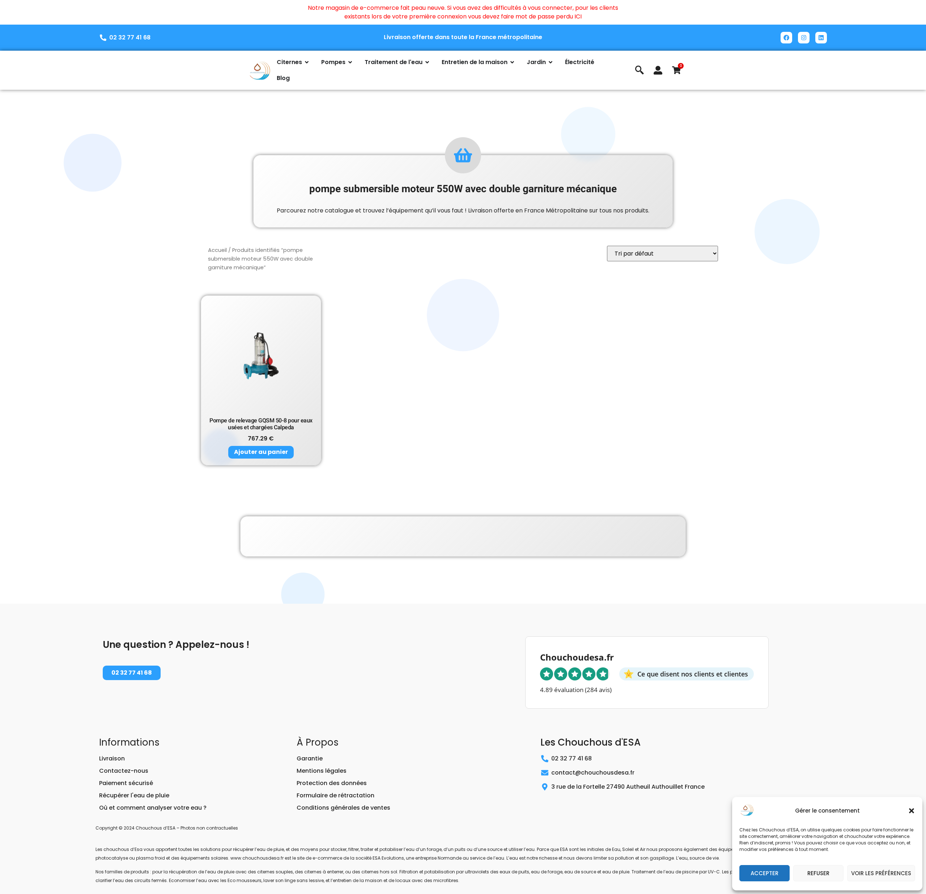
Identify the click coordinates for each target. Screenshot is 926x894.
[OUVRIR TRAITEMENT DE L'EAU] (427, 62)
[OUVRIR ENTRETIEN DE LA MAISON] (512, 62)
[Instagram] (804, 37)
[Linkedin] (821, 37)
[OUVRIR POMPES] (350, 62)
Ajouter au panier (261, 452)
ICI (578, 16)
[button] (911, 810)
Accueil (217, 250)
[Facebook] (786, 37)
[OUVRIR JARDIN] (550, 62)
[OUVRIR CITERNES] (307, 62)
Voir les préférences (881, 873)
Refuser (818, 873)
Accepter (764, 873)
